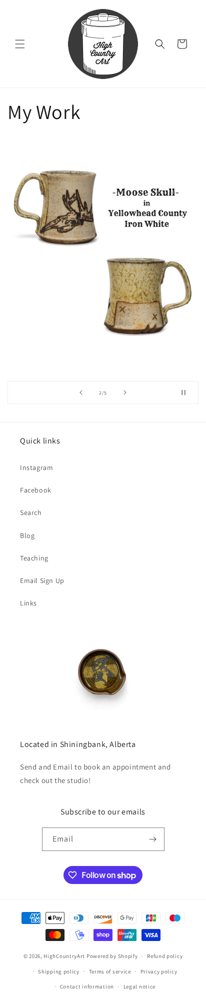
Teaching (34, 558)
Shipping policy (59, 971)
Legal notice (140, 986)
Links (28, 603)
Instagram (36, 467)
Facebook (36, 490)
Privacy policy (159, 971)
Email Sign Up (42, 580)
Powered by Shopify (112, 956)
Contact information (87, 986)
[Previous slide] (81, 393)
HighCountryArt (64, 956)
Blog (27, 535)
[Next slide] (125, 393)
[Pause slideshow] (187, 393)
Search (31, 512)
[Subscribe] (153, 839)
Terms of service (110, 971)
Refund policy (164, 956)
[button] (20, 44)
